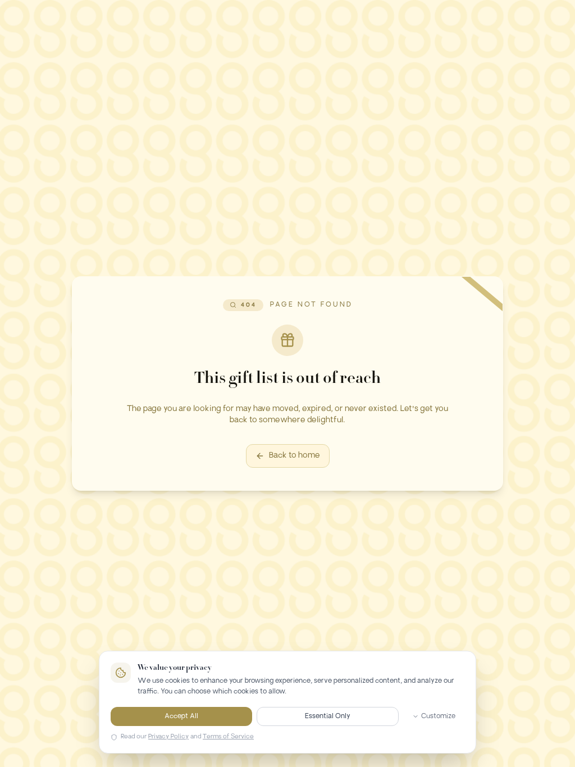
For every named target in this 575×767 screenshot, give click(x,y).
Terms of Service (228, 737)
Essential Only (327, 716)
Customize (438, 716)
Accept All (181, 716)
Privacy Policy (168, 737)
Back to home (294, 455)
